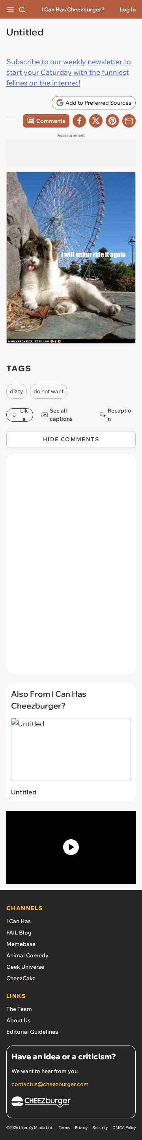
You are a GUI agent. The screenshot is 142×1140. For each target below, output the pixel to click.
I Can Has (18, 921)
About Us (18, 1020)
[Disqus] (71, 568)
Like (24, 415)
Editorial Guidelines (32, 1031)
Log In (128, 9)
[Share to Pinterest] (112, 121)
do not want (49, 391)
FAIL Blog (19, 932)
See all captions (61, 415)
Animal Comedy (27, 955)
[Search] (22, 9)
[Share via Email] (129, 121)
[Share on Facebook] (79, 121)
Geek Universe (25, 966)
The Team (19, 1008)
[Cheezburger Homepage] (71, 1103)
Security (100, 1127)
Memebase (21, 944)
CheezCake (21, 978)
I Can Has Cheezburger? (73, 9)
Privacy (81, 1127)
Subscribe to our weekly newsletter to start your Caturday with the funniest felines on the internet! (68, 72)
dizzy (16, 391)
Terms (64, 1127)
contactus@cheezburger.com (50, 1084)
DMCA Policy (124, 1127)
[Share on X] (96, 121)
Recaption (119, 415)
